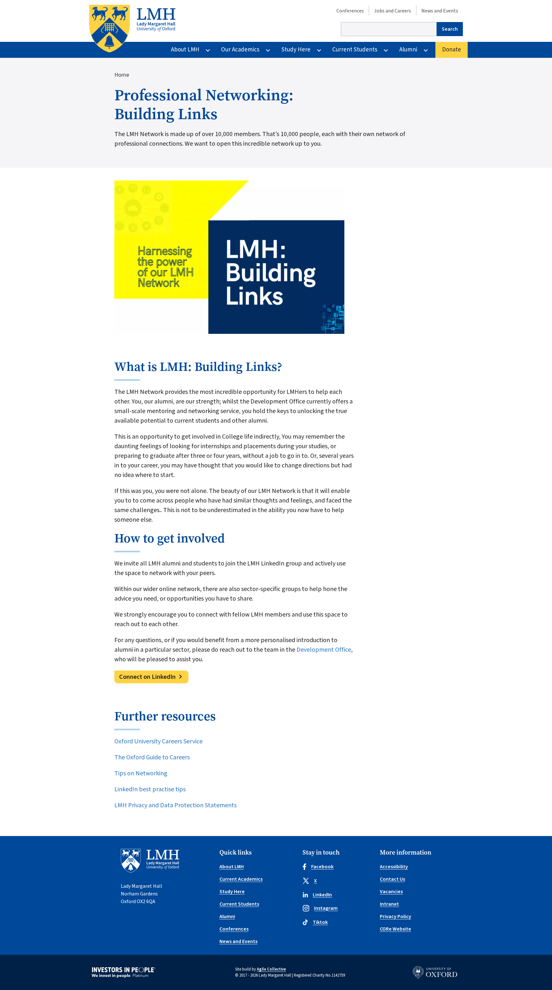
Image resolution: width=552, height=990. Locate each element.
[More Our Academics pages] (268, 50)
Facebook (322, 866)
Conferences (350, 10)
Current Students (354, 49)
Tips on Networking (141, 773)
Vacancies (391, 891)
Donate (451, 49)
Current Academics (241, 879)
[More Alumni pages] (426, 50)
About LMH (185, 49)
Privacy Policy (395, 916)
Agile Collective (271, 969)
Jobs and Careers (392, 10)
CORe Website (395, 928)
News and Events (439, 10)
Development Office (323, 649)
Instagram (326, 908)
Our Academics (240, 49)
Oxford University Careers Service (158, 741)
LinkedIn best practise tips (150, 789)
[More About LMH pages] (208, 50)
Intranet (389, 904)
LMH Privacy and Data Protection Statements (176, 805)
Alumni (408, 49)
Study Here (295, 49)
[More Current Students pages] (386, 50)
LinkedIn (322, 894)
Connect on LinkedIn (147, 676)
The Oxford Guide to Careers (152, 757)
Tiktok (320, 922)
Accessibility (394, 866)
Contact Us (392, 879)
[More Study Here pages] (319, 50)
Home (121, 75)
